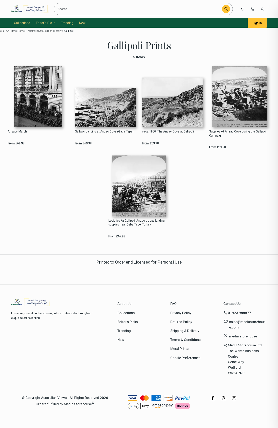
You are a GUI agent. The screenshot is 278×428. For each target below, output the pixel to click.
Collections (22, 23)
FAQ (173, 304)
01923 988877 (239, 313)
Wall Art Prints (8, 30)
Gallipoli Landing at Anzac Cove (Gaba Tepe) (104, 131)
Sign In (257, 23)
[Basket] (252, 8)
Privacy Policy (180, 313)
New (82, 23)
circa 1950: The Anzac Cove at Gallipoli (168, 131)
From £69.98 (16, 143)
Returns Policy (181, 322)
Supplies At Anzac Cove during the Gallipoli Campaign (237, 133)
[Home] (29, 8)
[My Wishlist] (242, 8)
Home (21, 30)
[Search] (226, 9)
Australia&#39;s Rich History (44, 30)
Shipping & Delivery (184, 331)
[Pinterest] (223, 400)
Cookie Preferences (185, 358)
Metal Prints (179, 349)
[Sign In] (262, 8)
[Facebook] (213, 400)
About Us (124, 304)
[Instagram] (234, 400)
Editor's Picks (45, 23)
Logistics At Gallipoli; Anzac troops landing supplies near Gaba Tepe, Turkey (136, 222)
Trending (67, 23)
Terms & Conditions (185, 340)
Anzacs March (17, 131)
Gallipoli (69, 30)
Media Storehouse (78, 404)
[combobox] (139, 9)
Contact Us (232, 304)
